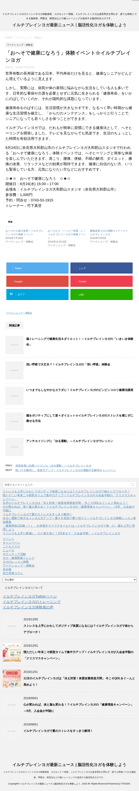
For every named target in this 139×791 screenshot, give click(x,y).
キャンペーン (11, 542)
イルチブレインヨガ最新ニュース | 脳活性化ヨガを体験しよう (69, 24)
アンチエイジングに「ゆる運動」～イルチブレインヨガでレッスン (69, 441)
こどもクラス (11, 546)
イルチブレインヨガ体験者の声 (28, 607)
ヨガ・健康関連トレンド (19, 558)
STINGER (125, 783)
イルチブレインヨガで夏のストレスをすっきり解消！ (37, 514)
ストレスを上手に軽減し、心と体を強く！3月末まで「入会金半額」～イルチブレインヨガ (61, 533)
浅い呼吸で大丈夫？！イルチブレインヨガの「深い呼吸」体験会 (68, 364)
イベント (8, 538)
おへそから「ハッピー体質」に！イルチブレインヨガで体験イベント (67, 234)
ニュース (8, 550)
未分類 (7, 569)
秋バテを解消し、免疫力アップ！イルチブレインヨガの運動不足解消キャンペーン (65, 470)
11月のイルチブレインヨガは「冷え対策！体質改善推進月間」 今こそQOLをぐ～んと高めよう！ (65, 502)
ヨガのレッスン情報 (16, 561)
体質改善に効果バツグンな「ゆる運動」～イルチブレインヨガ (53, 465)
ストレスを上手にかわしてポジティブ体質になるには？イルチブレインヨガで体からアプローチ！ (66, 491)
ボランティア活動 (14, 554)
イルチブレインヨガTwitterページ (30, 596)
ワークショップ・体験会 (19, 313)
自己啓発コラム (13, 573)
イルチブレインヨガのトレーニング (32, 602)
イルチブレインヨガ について (24, 587)
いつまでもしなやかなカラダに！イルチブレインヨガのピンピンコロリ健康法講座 (79, 389)
